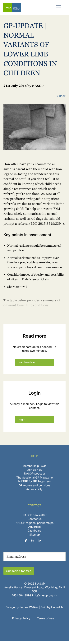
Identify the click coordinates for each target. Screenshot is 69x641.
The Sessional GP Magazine (34, 477)
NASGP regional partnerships (34, 523)
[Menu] (58, 7)
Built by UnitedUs (52, 607)
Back (62, 96)
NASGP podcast (34, 473)
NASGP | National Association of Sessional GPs (12, 7)
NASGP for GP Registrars (34, 481)
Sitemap (34, 534)
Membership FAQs (34, 466)
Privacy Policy (21, 618)
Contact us (34, 519)
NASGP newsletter (35, 515)
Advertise (34, 526)
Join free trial (26, 362)
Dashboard (34, 530)
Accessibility (34, 489)
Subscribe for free (18, 571)
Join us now (34, 469)
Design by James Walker (22, 607)
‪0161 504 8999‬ (21, 595)
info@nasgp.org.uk (44, 595)
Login (21, 419)
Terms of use (45, 618)
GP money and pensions (34, 485)
